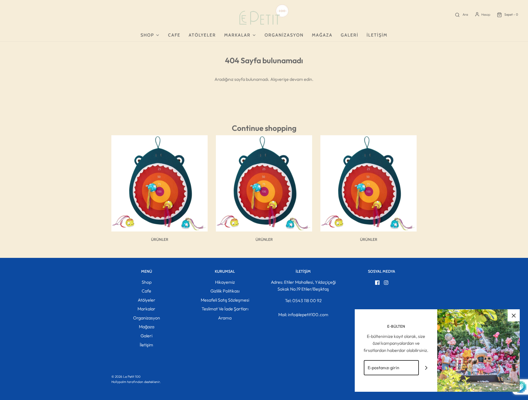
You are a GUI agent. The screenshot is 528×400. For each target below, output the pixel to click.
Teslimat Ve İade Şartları (225, 308)
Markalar (146, 308)
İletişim (377, 35)
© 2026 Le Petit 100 (126, 376)
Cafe (174, 35)
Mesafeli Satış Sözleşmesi (225, 300)
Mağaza (322, 35)
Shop (147, 282)
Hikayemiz (225, 282)
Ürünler (159, 239)
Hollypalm (118, 382)
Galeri (349, 35)
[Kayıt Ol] (426, 367)
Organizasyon (284, 35)
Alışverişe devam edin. (292, 79)
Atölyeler (202, 35)
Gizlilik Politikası (225, 291)
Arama (225, 318)
